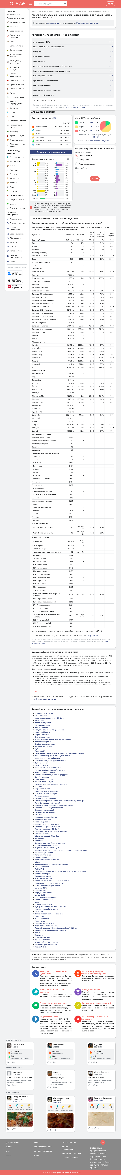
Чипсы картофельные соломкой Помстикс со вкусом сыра (59, 800)
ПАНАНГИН (40, 869)
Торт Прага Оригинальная (46, 925)
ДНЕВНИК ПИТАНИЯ (12, 1143)
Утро (37, 902)
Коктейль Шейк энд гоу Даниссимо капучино (54, 805)
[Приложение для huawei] (17, 286)
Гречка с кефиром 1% (44, 713)
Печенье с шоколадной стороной (49, 808)
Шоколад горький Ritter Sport (47, 836)
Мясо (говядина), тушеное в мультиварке (52, 756)
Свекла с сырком (42, 833)
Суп (36, 749)
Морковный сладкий (44, 779)
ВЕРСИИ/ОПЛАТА (67, 1149)
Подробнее (92, 635)
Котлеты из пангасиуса (44, 923)
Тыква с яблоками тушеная (46, 942)
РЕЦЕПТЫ (9, 1147)
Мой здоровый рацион (87, 23)
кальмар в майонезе (43, 746)
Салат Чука (39, 841)
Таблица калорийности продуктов (50, 11)
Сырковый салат (42, 867)
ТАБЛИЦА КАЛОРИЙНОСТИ (43, 1147)
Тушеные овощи (42, 918)
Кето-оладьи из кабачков (45, 822)
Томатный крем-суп (43, 878)
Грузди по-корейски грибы (46, 909)
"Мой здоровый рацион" (75, 107)
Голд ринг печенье (43, 855)
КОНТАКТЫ (77, 1153)
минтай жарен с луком (44, 782)
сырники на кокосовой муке (47, 848)
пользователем (54, 23)
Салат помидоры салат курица (48, 824)
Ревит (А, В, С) (40, 947)
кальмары (39, 838)
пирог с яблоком (42, 734)
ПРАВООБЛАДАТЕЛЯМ (69, 1143)
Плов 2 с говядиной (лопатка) (47, 803)
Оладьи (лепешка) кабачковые (48, 758)
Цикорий (39, 911)
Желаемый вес (81, 168)
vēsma (37, 862)
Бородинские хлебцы (44, 892)
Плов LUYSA (40, 751)
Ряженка (38, 815)
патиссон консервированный (47, 885)
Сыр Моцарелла (42, 777)
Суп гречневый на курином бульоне (50, 907)
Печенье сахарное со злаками (47, 826)
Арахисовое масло (43, 876)
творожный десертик (44, 723)
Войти (111, 3)
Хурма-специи (41, 921)
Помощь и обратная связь (16, 267)
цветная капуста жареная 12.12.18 (49, 718)
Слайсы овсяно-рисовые (45, 744)
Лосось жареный (42, 796)
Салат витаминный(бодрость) (47, 793)
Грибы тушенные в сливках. (47, 845)
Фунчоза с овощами (43, 940)
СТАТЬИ (8, 1155)
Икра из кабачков (42, 789)
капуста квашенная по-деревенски (49, 730)
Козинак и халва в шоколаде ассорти (51, 784)
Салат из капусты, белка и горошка (50, 843)
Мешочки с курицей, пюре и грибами (51, 831)
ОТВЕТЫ (36, 1155)
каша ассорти (41, 716)
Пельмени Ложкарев (43, 900)
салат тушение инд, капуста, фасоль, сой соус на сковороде (60, 871)
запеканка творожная (44, 725)
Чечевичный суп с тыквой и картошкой (51, 864)
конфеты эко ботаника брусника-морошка (53, 739)
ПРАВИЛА (75, 1157)
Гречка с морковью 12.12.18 (47, 829)
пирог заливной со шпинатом (99, 11)
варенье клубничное (44, 852)
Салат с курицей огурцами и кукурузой (51, 775)
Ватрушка (39, 935)
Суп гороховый (41, 763)
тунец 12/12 (40, 895)
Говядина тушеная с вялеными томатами (52, 881)
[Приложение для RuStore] (17, 273)
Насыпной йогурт (42, 732)
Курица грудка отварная (45, 798)
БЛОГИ (8, 1151)
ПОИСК (36, 1143)
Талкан (38, 933)
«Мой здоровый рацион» (44, 699)
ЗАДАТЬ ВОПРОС (67, 1153)
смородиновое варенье (45, 857)
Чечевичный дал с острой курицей (50, 770)
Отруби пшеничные (43, 904)
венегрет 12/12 (41, 888)
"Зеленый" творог (42, 874)
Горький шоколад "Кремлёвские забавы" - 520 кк (56, 928)
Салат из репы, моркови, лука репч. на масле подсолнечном (61, 850)
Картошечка (40, 720)
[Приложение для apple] (17, 280)
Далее (95, 178)
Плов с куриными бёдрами (46, 791)
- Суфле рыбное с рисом (45, 772)
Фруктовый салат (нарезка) (46, 897)
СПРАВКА (65, 1147)
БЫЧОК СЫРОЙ (41, 765)
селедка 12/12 (41, 890)
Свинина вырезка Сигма (45, 812)
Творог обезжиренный (44, 810)
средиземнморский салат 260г (48, 767)
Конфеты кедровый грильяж (47, 859)
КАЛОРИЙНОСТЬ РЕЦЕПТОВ (43, 1151)
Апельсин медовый (43, 819)
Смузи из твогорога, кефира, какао (50, 914)
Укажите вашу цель (83, 153)
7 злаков (38, 786)
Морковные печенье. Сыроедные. (49, 883)
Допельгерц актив (42, 737)
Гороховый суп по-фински (46, 817)
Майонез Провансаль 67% (46, 944)
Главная (34, 11)
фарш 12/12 (40, 916)
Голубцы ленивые (42, 937)
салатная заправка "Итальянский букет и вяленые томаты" (60, 753)
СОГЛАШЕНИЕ (66, 1157)
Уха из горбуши (41, 727)
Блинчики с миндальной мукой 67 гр (50, 930)
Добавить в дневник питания (51, 152)
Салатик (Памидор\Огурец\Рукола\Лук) (51, 760)
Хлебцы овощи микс (43, 741)
